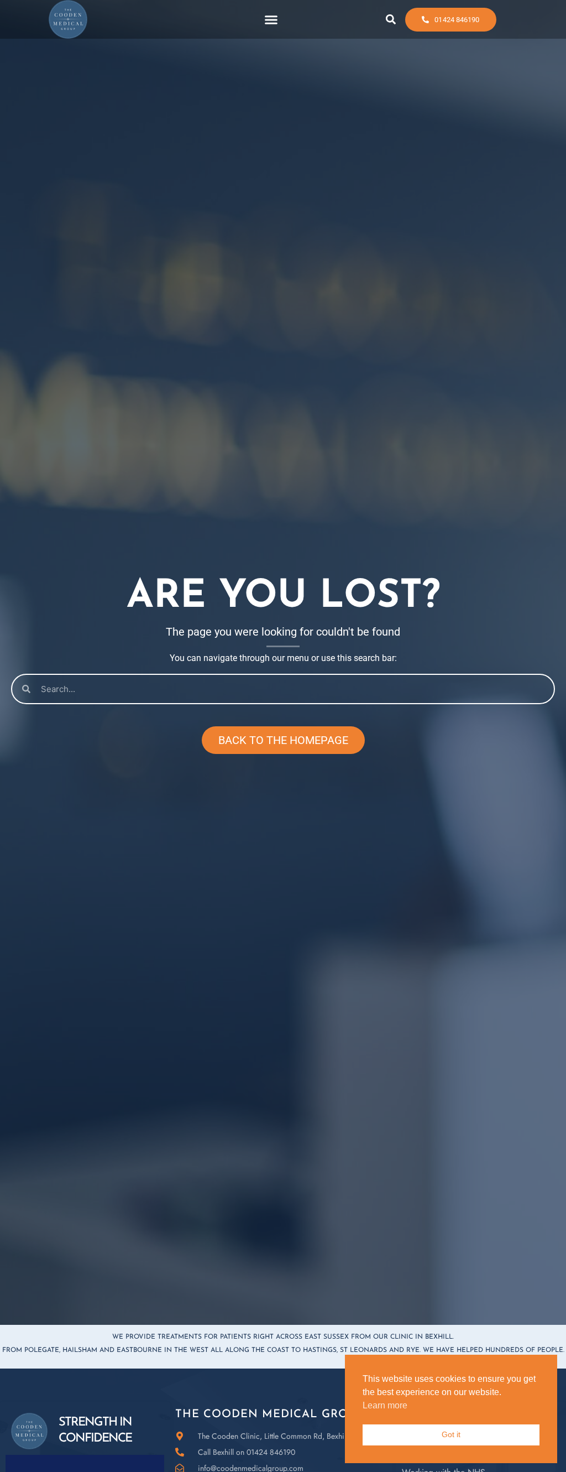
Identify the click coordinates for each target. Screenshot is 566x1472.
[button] (270, 19)
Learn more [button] (385, 1405)
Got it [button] (451, 1434)
